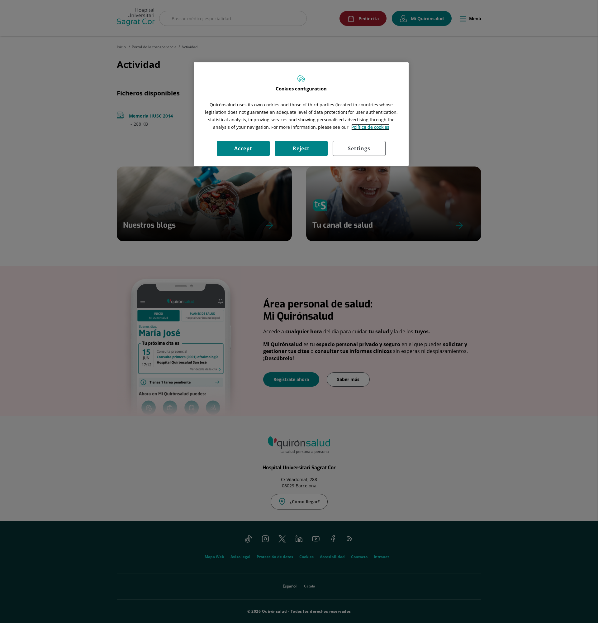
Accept (243, 148)
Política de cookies (370, 127)
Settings (359, 148)
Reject (301, 148)
